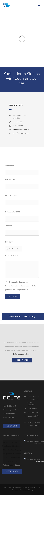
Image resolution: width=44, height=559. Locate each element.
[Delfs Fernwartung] (34, 441)
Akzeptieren (22, 360)
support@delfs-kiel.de (21, 129)
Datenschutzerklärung (21, 354)
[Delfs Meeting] (32, 460)
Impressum (15, 490)
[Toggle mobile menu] (39, 6)
